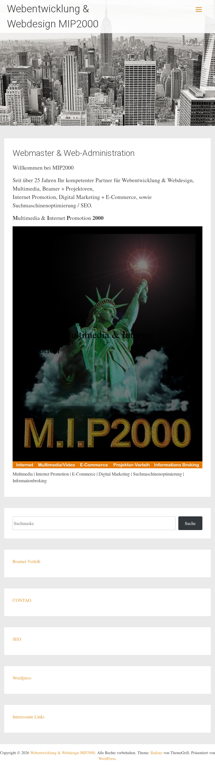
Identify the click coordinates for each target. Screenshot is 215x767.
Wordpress (22, 678)
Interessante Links (29, 716)
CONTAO (22, 600)
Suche (190, 523)
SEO (17, 639)
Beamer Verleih (26, 561)
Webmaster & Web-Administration (74, 153)
